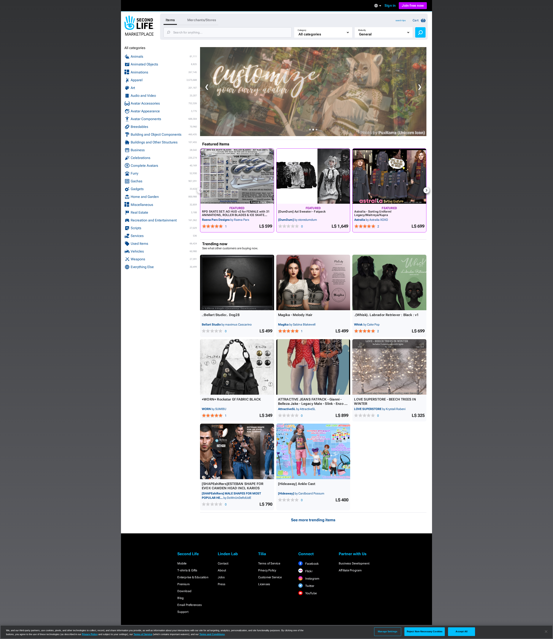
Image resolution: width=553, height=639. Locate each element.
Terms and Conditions (212, 634)
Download (184, 591)
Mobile (181, 563)
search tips (401, 20)
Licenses (264, 584)
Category (302, 30)
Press (221, 584)
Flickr (308, 571)
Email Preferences (189, 605)
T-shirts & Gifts (187, 570)
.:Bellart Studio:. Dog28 (221, 315)
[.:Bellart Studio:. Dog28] (237, 282)
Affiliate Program (350, 570)
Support (182, 612)
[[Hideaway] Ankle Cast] (313, 451)
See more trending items (313, 520)
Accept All (461, 631)
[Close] (546, 631)
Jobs (221, 577)
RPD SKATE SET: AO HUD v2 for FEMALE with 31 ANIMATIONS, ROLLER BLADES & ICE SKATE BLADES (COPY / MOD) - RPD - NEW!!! (236, 215)
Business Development (354, 563)
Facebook (311, 563)
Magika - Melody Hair (295, 315)
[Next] (426, 190)
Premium (183, 584)
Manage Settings (387, 631)
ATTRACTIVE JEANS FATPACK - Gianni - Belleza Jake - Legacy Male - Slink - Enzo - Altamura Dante (312, 403)
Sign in (390, 5)
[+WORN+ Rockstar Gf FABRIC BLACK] (237, 367)
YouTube (310, 593)
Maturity (362, 30)
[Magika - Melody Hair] (313, 282)
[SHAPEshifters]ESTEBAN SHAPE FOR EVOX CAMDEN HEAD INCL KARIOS (232, 486)
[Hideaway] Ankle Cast (296, 484)
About (222, 570)
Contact (223, 563)
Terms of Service (269, 563)
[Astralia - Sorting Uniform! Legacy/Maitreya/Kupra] (389, 176)
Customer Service (270, 577)
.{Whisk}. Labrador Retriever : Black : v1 (386, 315)
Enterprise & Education (192, 577)
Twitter (309, 586)
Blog (180, 598)
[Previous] (200, 190)
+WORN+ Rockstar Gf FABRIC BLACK (231, 399)
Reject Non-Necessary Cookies (424, 631)
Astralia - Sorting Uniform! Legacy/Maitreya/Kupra (373, 213)
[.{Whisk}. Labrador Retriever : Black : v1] (389, 282)
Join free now (413, 5)
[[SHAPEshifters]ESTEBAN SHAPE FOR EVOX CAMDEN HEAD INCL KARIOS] (237, 451)
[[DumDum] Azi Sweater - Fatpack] (313, 176)
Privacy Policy (267, 570)
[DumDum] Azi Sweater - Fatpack (302, 211)
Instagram (311, 578)
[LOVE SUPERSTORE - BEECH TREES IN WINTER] (389, 367)
